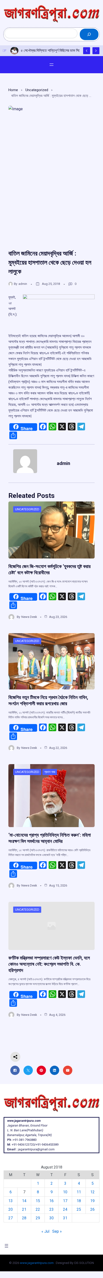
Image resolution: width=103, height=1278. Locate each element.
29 (38, 1218)
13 (10, 1201)
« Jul (45, 1231)
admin (22, 284)
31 (65, 1218)
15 (38, 1201)
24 (65, 1209)
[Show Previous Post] (86, 50)
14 (24, 1201)
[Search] (89, 34)
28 (24, 1218)
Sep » (57, 1231)
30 (51, 1218)
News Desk (29, 617)
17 (65, 1201)
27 (10, 1218)
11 (79, 1192)
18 (79, 1201)
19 (92, 1201)
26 (92, 1209)
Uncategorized (36, 90)
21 (24, 1209)
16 (51, 1201)
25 (79, 1209)
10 (65, 1192)
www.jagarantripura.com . (37, 1263)
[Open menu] (51, 65)
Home (13, 90)
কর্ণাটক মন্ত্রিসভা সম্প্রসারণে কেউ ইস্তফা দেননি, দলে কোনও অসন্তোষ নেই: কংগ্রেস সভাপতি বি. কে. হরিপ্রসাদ (49, 964)
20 (10, 1209)
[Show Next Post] (95, 50)
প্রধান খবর (49, 772)
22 (38, 1209)
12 (92, 1192)
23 (51, 1209)
